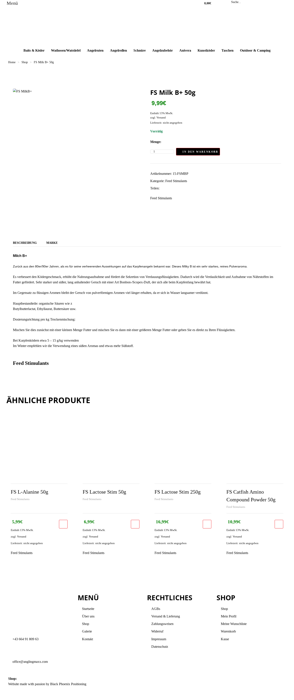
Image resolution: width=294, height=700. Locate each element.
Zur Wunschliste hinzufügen (224, 151)
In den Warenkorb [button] (63, 524)
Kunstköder (206, 50)
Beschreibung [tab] (25, 242)
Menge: (155, 142)
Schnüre (139, 50)
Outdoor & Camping (255, 50)
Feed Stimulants (176, 181)
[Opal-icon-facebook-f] (152, 686)
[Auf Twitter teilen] (167, 188)
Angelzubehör (162, 50)
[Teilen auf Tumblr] (176, 188)
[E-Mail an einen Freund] (189, 188)
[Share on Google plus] (180, 188)
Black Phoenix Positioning (68, 684)
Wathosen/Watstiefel (65, 50)
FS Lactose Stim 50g (104, 492)
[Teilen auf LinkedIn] (171, 188)
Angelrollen (118, 50)
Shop (25, 62)
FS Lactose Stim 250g (178, 492)
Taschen (227, 50)
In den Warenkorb (200, 151)
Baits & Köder (34, 50)
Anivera (185, 50)
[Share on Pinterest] (185, 188)
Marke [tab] (52, 242)
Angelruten (95, 50)
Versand (161, 117)
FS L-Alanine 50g (29, 492)
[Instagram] (164, 686)
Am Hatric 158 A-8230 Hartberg (39, 678)
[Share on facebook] (162, 188)
